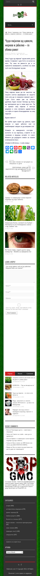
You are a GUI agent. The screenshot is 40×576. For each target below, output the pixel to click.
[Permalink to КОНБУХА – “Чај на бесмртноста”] (8, 390)
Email (7, 292)
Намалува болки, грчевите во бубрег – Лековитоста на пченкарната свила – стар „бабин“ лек (19, 224)
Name (7, 286)
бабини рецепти (11, 516)
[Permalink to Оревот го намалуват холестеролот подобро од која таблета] (20, 195)
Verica (8, 434)
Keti (7, 430)
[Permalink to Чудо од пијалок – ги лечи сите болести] (8, 398)
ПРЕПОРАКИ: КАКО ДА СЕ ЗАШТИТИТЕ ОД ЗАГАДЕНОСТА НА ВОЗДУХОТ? (18, 168)
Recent (20, 373)
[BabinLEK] (20, 16)
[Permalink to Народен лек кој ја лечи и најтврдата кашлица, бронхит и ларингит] (8, 415)
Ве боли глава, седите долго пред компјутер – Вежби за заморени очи (18, 251)
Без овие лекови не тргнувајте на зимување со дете (21, 162)
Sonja (8, 443)
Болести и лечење (12, 519)
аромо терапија (11, 512)
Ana (7, 438)
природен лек (17, 32)
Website (8, 298)
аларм (8, 505)
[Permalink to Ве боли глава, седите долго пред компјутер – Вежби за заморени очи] (20, 247)
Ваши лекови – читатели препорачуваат (19, 522)
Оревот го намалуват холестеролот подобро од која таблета (18, 198)
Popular (10, 373)
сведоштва (9, 534)
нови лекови (10, 528)
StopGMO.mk (22, 488)
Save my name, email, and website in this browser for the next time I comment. (19, 308)
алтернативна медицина (14, 509)
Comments (30, 373)
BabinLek (13, 53)
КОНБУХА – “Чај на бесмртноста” (23, 385)
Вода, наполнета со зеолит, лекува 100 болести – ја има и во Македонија (23, 402)
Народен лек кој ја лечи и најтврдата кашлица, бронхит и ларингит (23, 411)
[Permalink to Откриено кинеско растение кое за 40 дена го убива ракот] (8, 382)
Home (9, 32)
